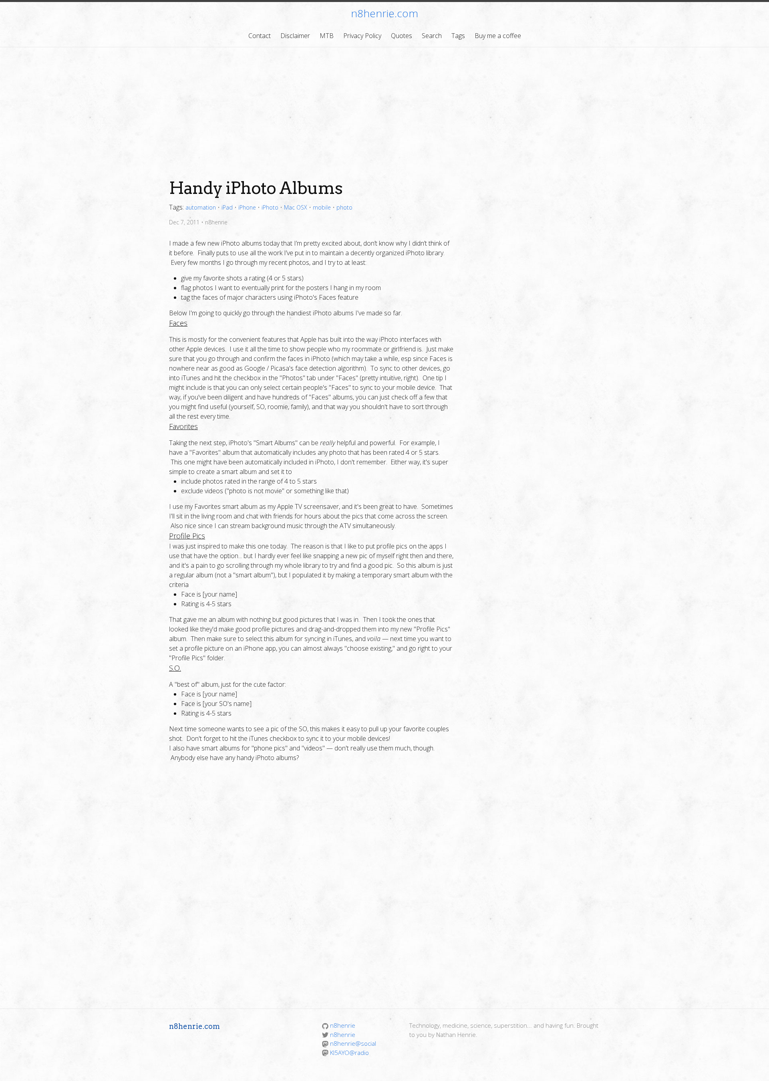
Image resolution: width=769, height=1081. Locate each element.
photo (344, 207)
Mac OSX (295, 207)
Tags (458, 35)
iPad (227, 207)
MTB (327, 35)
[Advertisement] (384, 107)
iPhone (247, 207)
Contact (259, 35)
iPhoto (270, 207)
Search (432, 35)
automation (200, 207)
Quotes (401, 35)
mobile (322, 207)
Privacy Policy (362, 35)
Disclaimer (295, 35)
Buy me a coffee (498, 35)
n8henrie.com (384, 13)
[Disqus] (384, 884)
